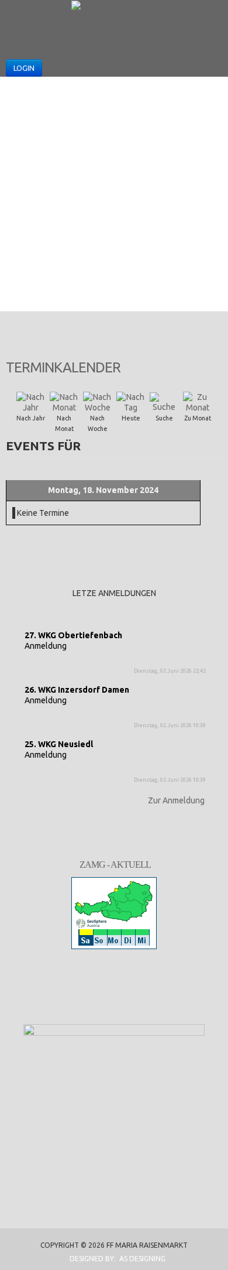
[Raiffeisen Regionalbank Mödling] (114, 1072)
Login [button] (23, 68)
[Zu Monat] (197, 401)
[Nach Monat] (64, 401)
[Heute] (131, 401)
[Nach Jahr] (31, 401)
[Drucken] (217, 363)
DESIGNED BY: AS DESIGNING (114, 1258)
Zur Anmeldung (176, 800)
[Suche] (164, 401)
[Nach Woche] (97, 401)
